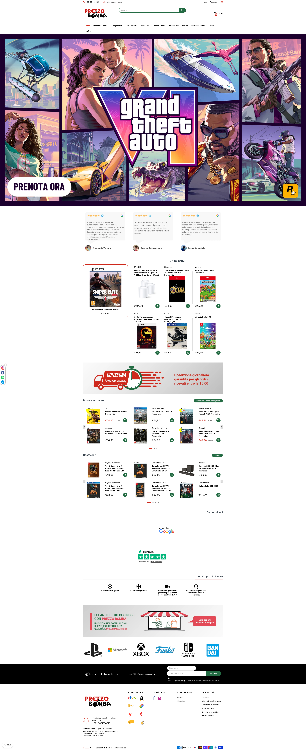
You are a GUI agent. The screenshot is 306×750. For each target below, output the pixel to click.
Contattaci (181, 701)
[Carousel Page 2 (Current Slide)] (154, 448)
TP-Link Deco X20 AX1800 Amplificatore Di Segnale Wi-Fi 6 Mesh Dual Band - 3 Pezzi (146, 272)
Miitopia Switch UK (203, 317)
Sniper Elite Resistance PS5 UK (105, 310)
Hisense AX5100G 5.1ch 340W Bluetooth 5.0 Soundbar (115, 468)
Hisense (108, 463)
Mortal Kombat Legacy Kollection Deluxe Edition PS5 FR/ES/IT (146, 319)
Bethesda (156, 463)
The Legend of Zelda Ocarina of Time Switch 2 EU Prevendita (176, 272)
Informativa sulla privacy (211, 701)
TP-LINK (137, 267)
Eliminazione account (210, 715)
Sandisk (202, 483)
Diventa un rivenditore (210, 712)
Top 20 (217, 455)
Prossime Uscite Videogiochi (208, 401)
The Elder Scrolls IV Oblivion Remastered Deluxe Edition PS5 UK (161, 468)
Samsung (202, 463)
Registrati (213, 2)
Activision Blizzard (113, 428)
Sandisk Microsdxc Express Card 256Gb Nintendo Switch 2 (207, 488)
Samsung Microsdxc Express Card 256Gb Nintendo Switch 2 (207, 468)
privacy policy (180, 680)
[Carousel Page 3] (156, 448)
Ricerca (180, 697)
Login (206, 2)
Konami (155, 428)
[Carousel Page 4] (158, 502)
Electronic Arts (111, 408)
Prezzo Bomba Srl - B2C (100, 748)
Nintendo (168, 267)
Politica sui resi (208, 708)
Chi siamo (206, 697)
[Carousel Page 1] (150, 448)
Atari (136, 314)
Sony (166, 314)
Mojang (198, 267)
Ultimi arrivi (177, 261)
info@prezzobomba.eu (113, 2)
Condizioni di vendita (210, 705)
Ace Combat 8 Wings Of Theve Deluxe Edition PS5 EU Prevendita (209, 414)
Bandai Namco (158, 408)
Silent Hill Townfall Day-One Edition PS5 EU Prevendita (162, 433)
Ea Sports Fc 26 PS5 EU (115, 486)
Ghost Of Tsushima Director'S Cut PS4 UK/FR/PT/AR (172, 319)
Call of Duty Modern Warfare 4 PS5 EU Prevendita (113, 433)
